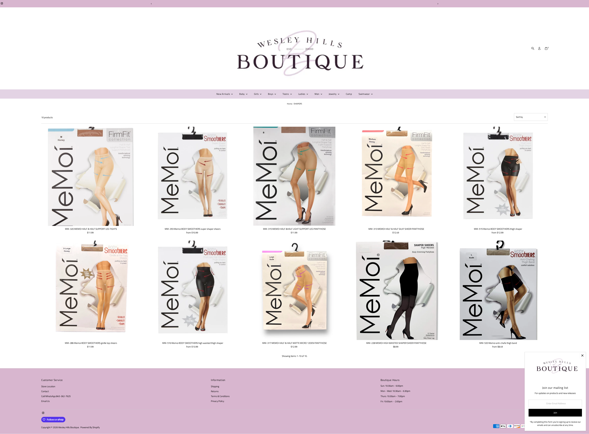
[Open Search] (532, 48)
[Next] (437, 3)
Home (289, 103)
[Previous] (151, 3)
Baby (242, 94)
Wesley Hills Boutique (68, 427)
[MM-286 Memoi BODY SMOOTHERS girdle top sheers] (91, 290)
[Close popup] (582, 355)
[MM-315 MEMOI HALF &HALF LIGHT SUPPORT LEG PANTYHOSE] (294, 176)
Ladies (302, 94)
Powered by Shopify (90, 427)
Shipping (215, 386)
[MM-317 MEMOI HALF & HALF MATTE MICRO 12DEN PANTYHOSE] (294, 290)
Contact (45, 391)
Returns (215, 391)
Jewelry (333, 94)
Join (555, 412)
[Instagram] (2, 3)
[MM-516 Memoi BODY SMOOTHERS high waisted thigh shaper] (192, 290)
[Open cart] (546, 48)
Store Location (48, 386)
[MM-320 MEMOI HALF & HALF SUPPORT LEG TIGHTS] (91, 176)
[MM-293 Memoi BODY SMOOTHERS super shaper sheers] (192, 176)
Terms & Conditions (220, 396)
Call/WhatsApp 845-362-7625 (56, 396)
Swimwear (364, 94)
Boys (271, 94)
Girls (256, 94)
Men (317, 94)
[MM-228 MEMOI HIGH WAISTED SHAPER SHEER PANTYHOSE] (396, 290)
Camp (349, 94)
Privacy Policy (217, 401)
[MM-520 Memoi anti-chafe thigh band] (498, 290)
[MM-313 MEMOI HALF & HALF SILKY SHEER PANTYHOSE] (396, 176)
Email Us (45, 401)
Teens (286, 94)
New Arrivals (223, 94)
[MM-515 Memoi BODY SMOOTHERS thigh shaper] (498, 176)
